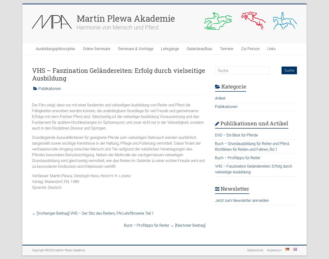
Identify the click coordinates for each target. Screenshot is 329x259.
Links (271, 49)
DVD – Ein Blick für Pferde (236, 135)
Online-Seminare (96, 49)
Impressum (274, 250)
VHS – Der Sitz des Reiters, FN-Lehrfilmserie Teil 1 (93, 213)
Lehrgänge (170, 49)
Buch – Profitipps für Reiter (164, 225)
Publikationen (50, 88)
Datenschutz (255, 250)
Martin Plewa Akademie (126, 18)
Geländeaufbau (199, 49)
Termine (226, 49)
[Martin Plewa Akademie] (52, 14)
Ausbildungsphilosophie (55, 49)
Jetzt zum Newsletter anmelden (242, 200)
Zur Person (250, 49)
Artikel (220, 98)
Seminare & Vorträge (135, 49)
